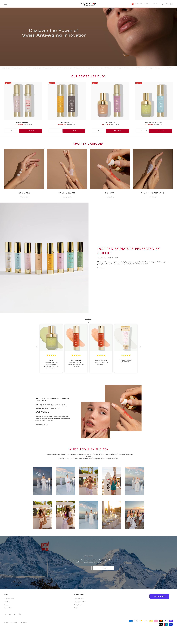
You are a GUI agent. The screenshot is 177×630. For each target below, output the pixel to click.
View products (24, 197)
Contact (76, 608)
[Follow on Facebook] (5, 614)
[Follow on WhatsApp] (20, 614)
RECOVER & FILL (67, 122)
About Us (6, 602)
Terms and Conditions (80, 602)
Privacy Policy (78, 605)
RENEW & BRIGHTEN (23, 122)
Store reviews (8, 608)
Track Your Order (9, 599)
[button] (37, 347)
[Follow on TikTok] (15, 614)
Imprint (6, 605)
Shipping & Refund (79, 599)
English (155, 4)
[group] (88, 33)
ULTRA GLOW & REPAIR (153, 122)
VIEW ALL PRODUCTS (41, 425)
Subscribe (103, 568)
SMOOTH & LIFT (110, 122)
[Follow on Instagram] (10, 614)
